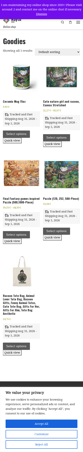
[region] (41, 419)
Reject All (41, 444)
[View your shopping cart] (70, 22)
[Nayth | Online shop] (6, 19)
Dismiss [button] (41, 14)
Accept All (41, 423)
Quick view (12, 140)
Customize (42, 434)
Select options (16, 134)
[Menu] (78, 22)
